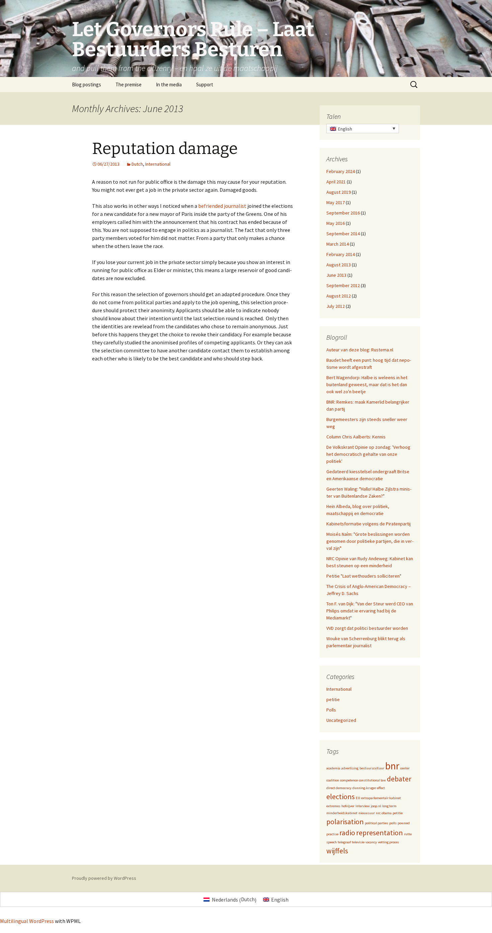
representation (379, 832)
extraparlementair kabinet (381, 798)
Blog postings (86, 84)
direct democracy (338, 788)
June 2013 (336, 275)
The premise (128, 84)
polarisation (345, 821)
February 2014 (340, 254)
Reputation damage (165, 148)
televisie (358, 842)
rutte (408, 834)
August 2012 (338, 296)
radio (347, 832)
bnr (392, 766)
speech (331, 842)
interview (362, 806)
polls (393, 823)
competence (349, 780)
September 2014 (343, 234)
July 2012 (335, 306)
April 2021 (336, 182)
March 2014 (337, 244)
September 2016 (343, 213)
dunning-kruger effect (368, 788)
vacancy (371, 842)
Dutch (137, 164)
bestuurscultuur (371, 768)
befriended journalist (222, 205)
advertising (349, 768)
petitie (333, 699)
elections (340, 796)
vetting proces (388, 842)
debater (399, 778)
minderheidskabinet (341, 813)
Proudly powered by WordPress (104, 878)
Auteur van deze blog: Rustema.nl (359, 350)
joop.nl (376, 806)
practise (332, 834)
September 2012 (343, 285)
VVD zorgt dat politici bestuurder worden (367, 628)
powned (404, 823)
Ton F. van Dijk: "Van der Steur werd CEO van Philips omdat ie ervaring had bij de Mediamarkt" (369, 611)
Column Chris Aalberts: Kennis (356, 437)
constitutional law (372, 780)
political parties (376, 823)
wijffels (337, 850)
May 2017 (335, 202)
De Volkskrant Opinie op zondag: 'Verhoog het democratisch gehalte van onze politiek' (368, 454)
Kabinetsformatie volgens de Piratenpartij (368, 524)
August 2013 (338, 265)
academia (333, 768)
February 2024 (340, 171)
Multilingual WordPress (27, 921)
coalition (332, 780)
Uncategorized (341, 720)
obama (387, 813)
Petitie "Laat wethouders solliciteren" (363, 576)
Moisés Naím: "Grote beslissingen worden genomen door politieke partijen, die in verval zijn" (369, 541)
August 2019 (338, 192)
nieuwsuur (366, 813)
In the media (169, 84)
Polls (331, 710)
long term (389, 806)
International (157, 164)
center (405, 768)
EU (358, 798)
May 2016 (335, 223)
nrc (378, 813)
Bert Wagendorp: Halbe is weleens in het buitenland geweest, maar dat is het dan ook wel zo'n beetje (366, 384)
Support (204, 84)
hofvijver (347, 806)
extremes (333, 806)
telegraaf (344, 842)
